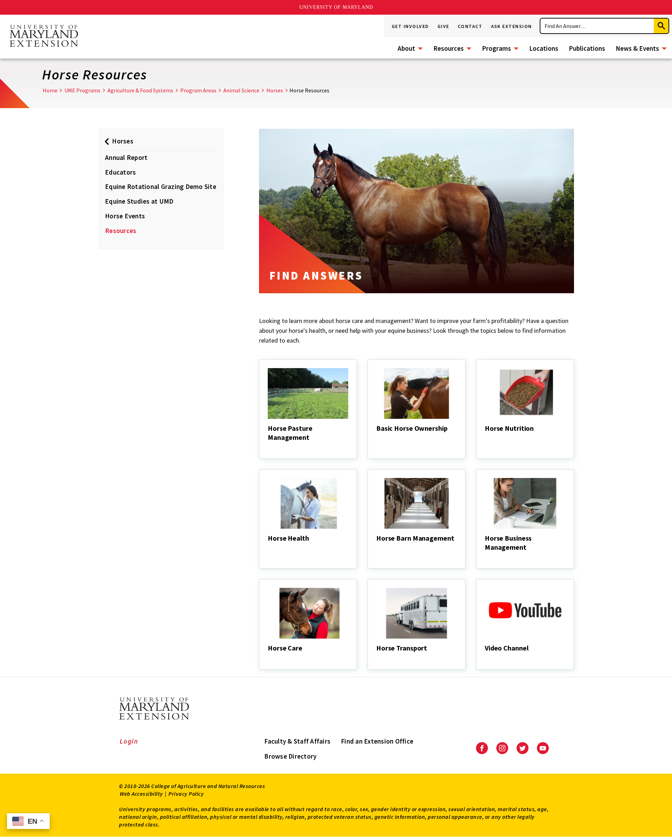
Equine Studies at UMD (139, 201)
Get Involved (410, 26)
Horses (274, 90)
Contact (470, 26)
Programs (496, 48)
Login (129, 741)
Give (443, 26)
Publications (587, 48)
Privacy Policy (186, 793)
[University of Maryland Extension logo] (44, 36)
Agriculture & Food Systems (140, 90)
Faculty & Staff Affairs (297, 741)
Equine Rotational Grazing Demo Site (160, 186)
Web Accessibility (141, 793)
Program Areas (198, 90)
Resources (448, 48)
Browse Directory (290, 756)
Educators (120, 172)
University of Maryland (336, 7)
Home (50, 90)
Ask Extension (511, 26)
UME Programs (82, 90)
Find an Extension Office (377, 741)
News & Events (637, 48)
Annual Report (126, 157)
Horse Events (125, 216)
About (406, 48)
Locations (543, 48)
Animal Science (241, 90)
